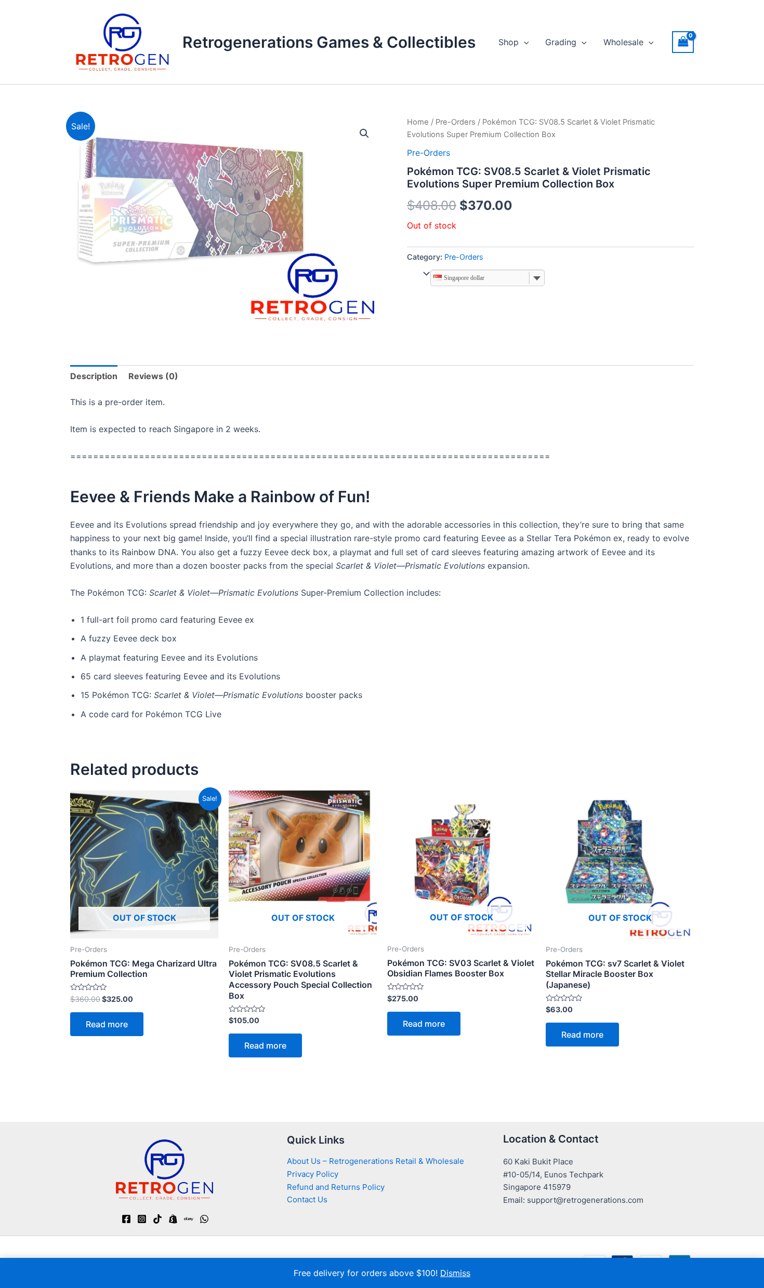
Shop (508, 42)
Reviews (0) (153, 376)
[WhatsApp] (204, 1219)
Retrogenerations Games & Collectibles (329, 42)
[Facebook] (126, 1219)
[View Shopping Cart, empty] (683, 41)
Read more (107, 1024)
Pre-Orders (456, 122)
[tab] (93, 376)
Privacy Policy (312, 1174)
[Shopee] (173, 1219)
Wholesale (623, 42)
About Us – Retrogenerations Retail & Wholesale (375, 1161)
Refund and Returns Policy (336, 1187)
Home (418, 122)
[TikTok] (157, 1219)
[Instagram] (142, 1219)
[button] (364, 133)
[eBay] (188, 1219)
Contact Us (307, 1199)
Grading (560, 42)
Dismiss (455, 1273)
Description (93, 376)
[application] (524, 42)
